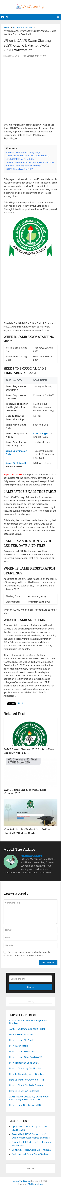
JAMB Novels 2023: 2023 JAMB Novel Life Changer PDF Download (29, 1098)
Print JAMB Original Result (22, 1034)
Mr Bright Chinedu (31, 855)
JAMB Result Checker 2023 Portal (27, 1029)
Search (30, 987)
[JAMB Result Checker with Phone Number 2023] (30, 772)
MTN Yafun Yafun (18, 1046)
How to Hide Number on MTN (25, 1105)
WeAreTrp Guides (21, 1181)
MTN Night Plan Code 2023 (23, 1062)
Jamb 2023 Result (16, 463)
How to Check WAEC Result (24, 1091)
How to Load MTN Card (21, 1051)
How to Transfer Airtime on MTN (26, 1079)
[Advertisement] (30, 91)
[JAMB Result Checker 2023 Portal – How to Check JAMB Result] (30, 732)
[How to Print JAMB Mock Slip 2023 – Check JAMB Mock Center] (30, 812)
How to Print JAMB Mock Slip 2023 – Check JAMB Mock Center (27, 831)
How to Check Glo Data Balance (26, 1085)
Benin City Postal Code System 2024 (31, 1150)
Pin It (20, 703)
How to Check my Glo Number (25, 1068)
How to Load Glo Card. (21, 1040)
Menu (4, 17)
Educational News (36, 55)
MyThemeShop (35, 1184)
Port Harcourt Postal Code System (30, 1154)
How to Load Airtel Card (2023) (25, 1057)
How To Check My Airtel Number (26, 1074)
